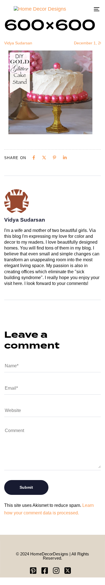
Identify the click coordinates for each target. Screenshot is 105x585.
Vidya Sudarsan (18, 43)
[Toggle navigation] (83, 9)
